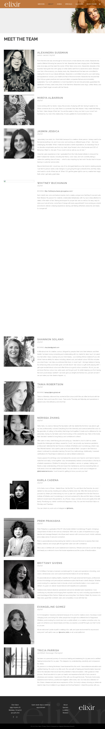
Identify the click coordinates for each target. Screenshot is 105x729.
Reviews (65, 713)
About (65, 705)
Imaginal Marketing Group (66, 726)
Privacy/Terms (46, 726)
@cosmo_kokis (64, 632)
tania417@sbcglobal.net (52, 392)
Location (65, 710)
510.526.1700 (15, 713)
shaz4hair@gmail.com (52, 347)
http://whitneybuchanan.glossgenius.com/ (59, 191)
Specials (65, 707)
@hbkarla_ (70, 508)
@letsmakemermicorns (45, 471)
